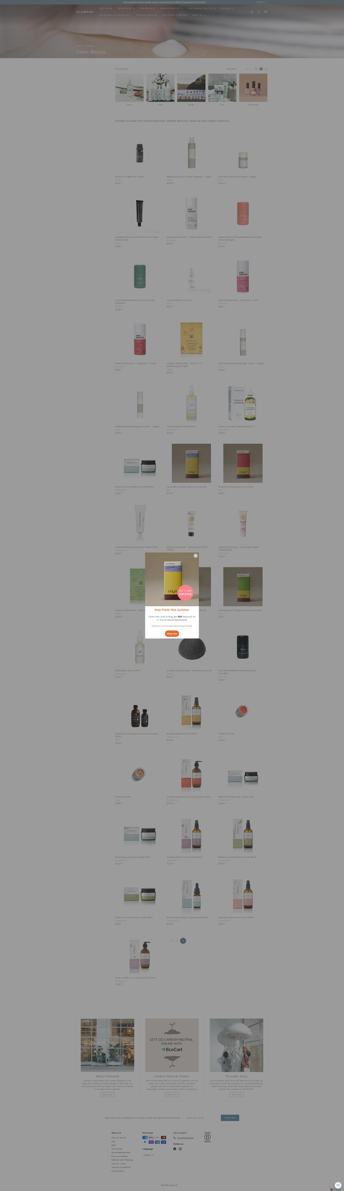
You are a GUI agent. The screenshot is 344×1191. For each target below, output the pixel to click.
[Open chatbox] (338, 1185)
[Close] (195, 556)
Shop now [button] (172, 633)
